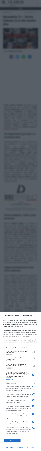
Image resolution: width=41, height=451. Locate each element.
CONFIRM (12, 440)
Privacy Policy (31, 447)
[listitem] (20, 348)
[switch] (33, 352)
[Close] (37, 315)
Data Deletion (10, 447)
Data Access (20, 447)
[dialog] (20, 381)
